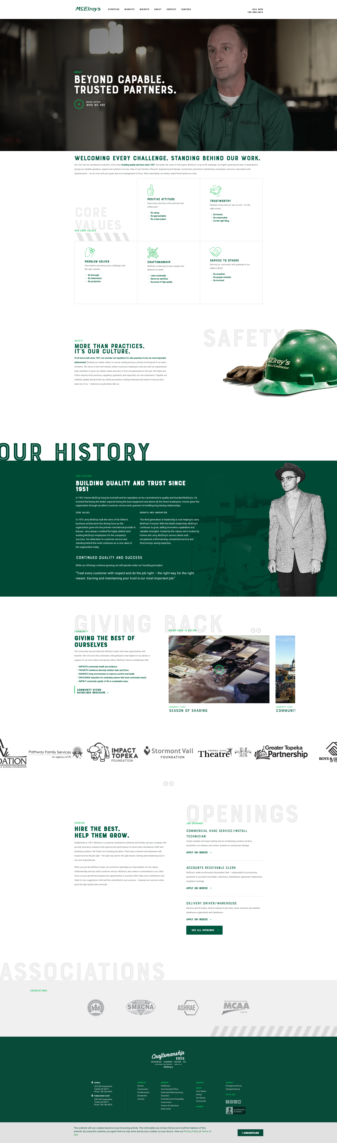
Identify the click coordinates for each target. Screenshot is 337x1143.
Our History (200, 1098)
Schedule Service (233, 1089)
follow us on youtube (239, 1102)
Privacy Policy (191, 1131)
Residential (142, 1096)
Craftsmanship (168, 1059)
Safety (199, 1094)
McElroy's (88, 9)
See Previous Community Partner (165, 784)
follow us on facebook (227, 1102)
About (157, 9)
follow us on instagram (231, 1102)
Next (259, 630)
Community (201, 1101)
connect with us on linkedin (235, 1102)
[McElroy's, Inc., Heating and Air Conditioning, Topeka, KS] (236, 1110)
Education (165, 1096)
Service (140, 1086)
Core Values (201, 1091)
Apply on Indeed (197, 852)
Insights (144, 9)
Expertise (114, 9)
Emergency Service (234, 1086)
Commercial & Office (169, 1089)
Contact (171, 9)
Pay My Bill (231, 1094)
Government (166, 1102)
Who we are (95, 103)
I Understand (250, 1132)
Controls (140, 1099)
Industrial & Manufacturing (172, 1092)
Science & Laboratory (170, 1106)
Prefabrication (143, 1092)
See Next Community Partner (171, 784)
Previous (253, 630)
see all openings (203, 930)
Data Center (166, 1109)
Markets (130, 9)
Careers (186, 9)
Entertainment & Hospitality (172, 1099)
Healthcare (165, 1086)
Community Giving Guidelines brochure (91, 691)
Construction (142, 1089)
